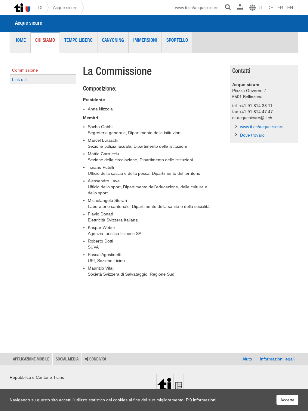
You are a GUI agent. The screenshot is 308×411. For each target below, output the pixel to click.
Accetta (287, 399)
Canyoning (113, 40)
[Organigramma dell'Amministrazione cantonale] (240, 7)
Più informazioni (201, 399)
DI (40, 7)
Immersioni (145, 40)
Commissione (25, 70)
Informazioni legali (277, 359)
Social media (67, 359)
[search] (228, 7)
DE (270, 7)
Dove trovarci (252, 135)
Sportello (177, 40)
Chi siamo (45, 40)
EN (290, 7)
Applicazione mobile (31, 359)
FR (280, 7)
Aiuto (247, 359)
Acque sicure (65, 7)
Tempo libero (78, 40)
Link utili (19, 79)
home (20, 40)
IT (261, 7)
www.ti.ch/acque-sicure (197, 7)
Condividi (97, 359)
